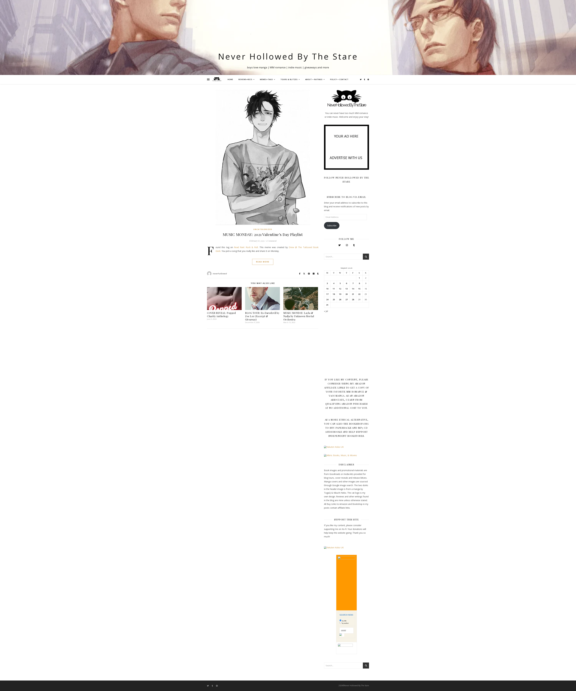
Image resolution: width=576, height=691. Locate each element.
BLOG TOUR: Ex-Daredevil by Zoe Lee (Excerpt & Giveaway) (262, 316)
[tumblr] (364, 79)
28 (353, 299)
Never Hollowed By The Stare (288, 56)
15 (359, 289)
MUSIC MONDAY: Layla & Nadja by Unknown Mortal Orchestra (298, 316)
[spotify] (368, 79)
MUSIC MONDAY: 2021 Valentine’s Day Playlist (263, 234)
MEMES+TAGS (266, 79)
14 (353, 289)
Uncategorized (262, 229)
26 (340, 299)
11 (334, 289)
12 (340, 289)
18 (334, 294)
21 (353, 294)
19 (340, 294)
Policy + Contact (339, 79)
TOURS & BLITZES (289, 79)
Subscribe (331, 225)
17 (327, 294)
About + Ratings (313, 79)
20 (346, 294)
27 (346, 299)
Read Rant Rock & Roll (246, 247)
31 (327, 305)
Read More (262, 262)
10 (327, 289)
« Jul (326, 311)
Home (230, 79)
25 (334, 299)
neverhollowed (220, 273)
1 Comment (271, 240)
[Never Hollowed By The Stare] (217, 79)
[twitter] (361, 79)
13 (346, 289)
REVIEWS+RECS (245, 79)
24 (327, 299)
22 (359, 294)
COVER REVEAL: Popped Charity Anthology (221, 314)
